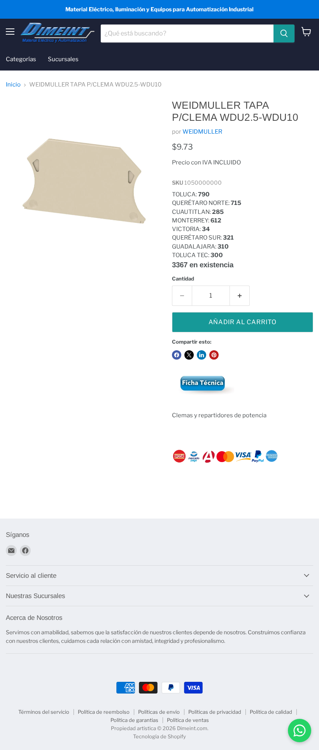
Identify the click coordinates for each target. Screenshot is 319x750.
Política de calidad (271, 712)
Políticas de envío (159, 712)
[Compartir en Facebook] (176, 355)
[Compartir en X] (189, 355)
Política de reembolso (104, 712)
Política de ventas (188, 720)
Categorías (21, 59)
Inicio (13, 84)
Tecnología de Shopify (159, 736)
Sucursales (63, 59)
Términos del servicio (43, 712)
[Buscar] (283, 33)
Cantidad (183, 279)
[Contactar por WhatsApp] (299, 730)
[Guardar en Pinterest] (214, 355)
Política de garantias (134, 720)
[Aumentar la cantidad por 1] (240, 296)
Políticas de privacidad (214, 712)
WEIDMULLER (202, 131)
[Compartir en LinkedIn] (201, 355)
